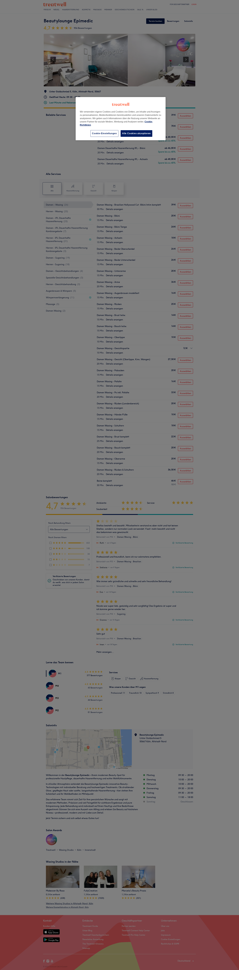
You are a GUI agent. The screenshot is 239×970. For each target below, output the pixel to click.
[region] (121, 118)
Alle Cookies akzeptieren (136, 133)
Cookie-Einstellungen (104, 133)
